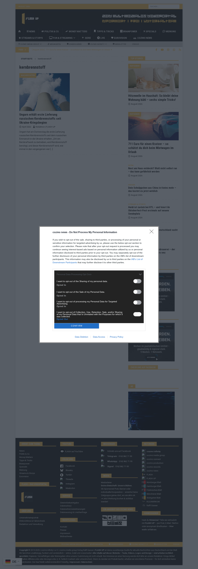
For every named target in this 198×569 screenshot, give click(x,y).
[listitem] (99, 274)
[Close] (152, 232)
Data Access (99, 337)
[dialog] (99, 284)
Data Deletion (81, 337)
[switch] (137, 281)
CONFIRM (76, 326)
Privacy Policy (116, 337)
